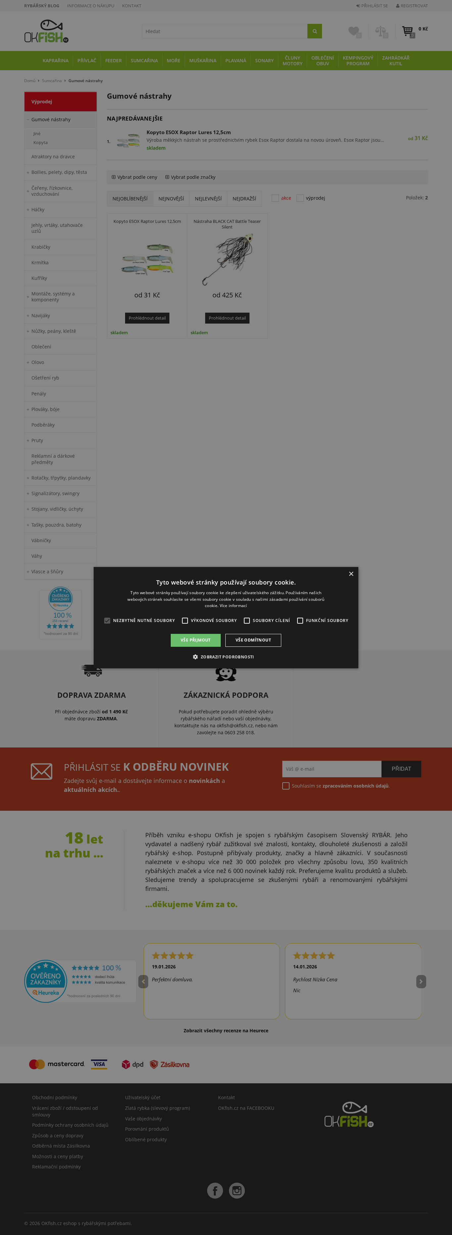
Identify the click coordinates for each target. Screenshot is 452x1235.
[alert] (226, 617)
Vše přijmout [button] (196, 640)
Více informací (233, 605)
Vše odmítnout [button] (253, 640)
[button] (226, 656)
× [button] (350, 573)
